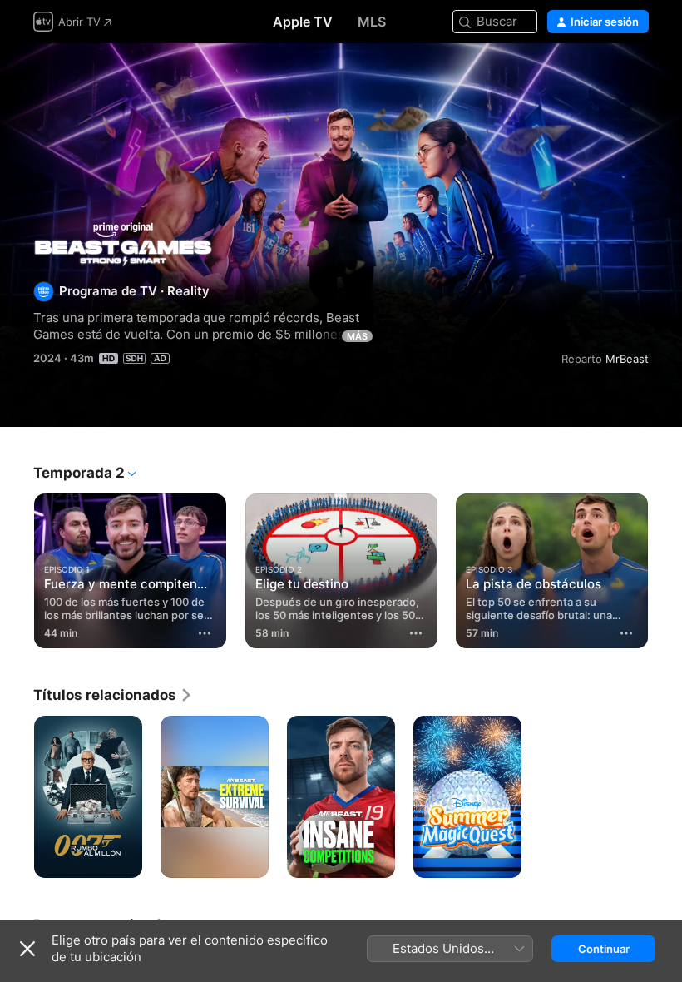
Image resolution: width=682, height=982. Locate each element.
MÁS (357, 336)
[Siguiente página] (665, 567)
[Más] (205, 633)
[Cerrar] (27, 948)
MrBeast (627, 358)
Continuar (604, 948)
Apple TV (303, 21)
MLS (372, 21)
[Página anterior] (16, 567)
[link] (113, 695)
